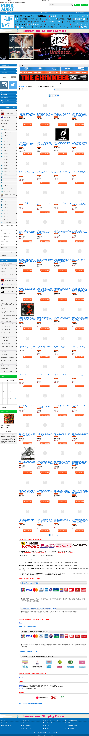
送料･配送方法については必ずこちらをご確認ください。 (31, 703)
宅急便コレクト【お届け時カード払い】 (28, 626)
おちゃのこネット (42, 735)
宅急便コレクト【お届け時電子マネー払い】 (29, 651)
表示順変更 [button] (58, 89)
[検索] (72, 5)
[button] (62, 13)
